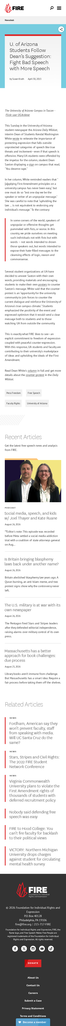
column (32, 370)
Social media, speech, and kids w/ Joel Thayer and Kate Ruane (30, 515)
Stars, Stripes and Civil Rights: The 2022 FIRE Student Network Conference (34, 761)
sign (31, 164)
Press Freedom (13, 392)
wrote (15, 138)
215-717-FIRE (42, 924)
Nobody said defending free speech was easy (32, 814)
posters (42, 284)
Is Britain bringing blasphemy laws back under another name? (31, 561)
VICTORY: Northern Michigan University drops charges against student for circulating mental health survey (34, 856)
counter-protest (35, 375)
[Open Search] (52, 8)
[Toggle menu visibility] (59, 8)
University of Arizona (37, 403)
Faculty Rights (13, 403)
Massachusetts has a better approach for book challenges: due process (30, 655)
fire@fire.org (23, 924)
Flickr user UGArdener (18, 115)
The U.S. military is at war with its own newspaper (32, 607)
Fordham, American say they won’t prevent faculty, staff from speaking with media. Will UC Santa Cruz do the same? (33, 732)
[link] (15, 8)
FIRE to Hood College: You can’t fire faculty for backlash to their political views (33, 833)
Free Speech (34, 392)
